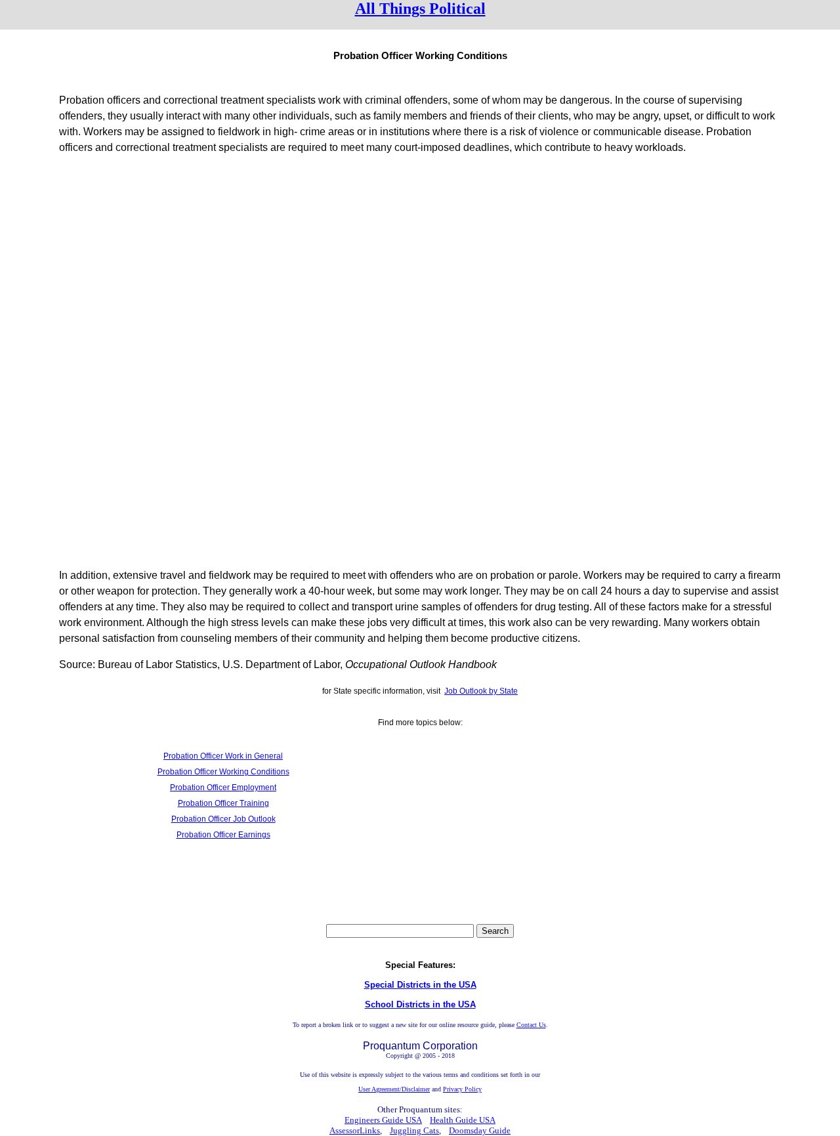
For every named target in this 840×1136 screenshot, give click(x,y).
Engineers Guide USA (383, 1120)
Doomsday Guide (480, 1130)
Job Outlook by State (481, 691)
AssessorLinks (354, 1130)
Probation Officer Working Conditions (223, 771)
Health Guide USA (462, 1120)
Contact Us (531, 1024)
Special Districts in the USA (420, 985)
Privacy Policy (462, 1089)
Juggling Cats (414, 1130)
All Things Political (420, 8)
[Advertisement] (420, 258)
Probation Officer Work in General (223, 756)
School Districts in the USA (420, 1004)
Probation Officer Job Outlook (223, 819)
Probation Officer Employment (223, 787)
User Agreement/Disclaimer (394, 1089)
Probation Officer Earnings (223, 834)
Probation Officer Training (223, 803)
